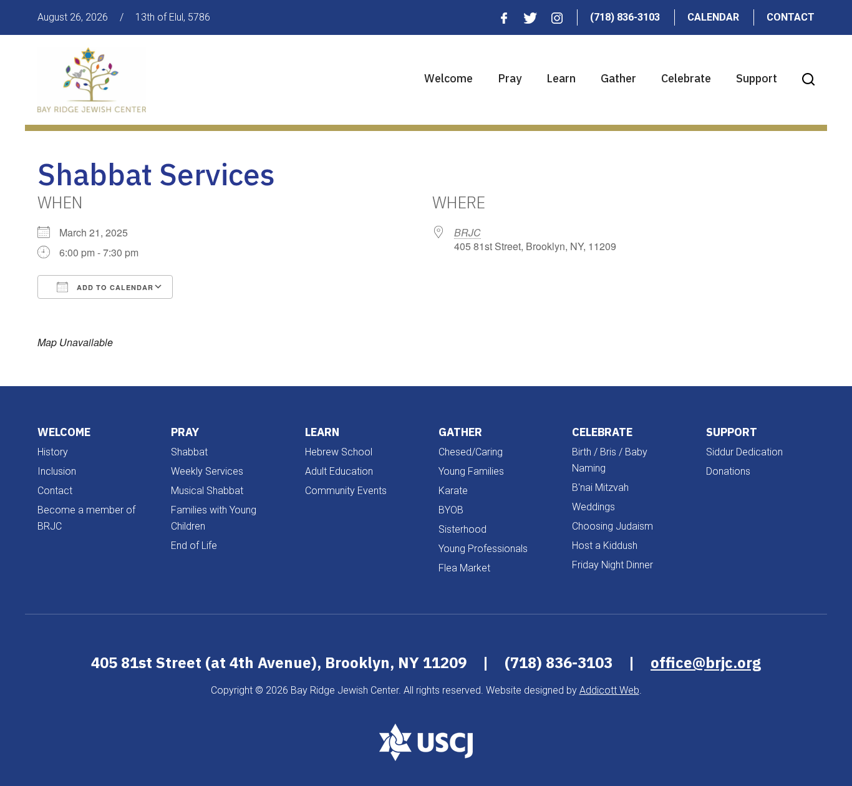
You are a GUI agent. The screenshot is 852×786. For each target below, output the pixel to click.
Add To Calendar (113, 287)
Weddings (593, 507)
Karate (453, 491)
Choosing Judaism (612, 526)
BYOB (450, 510)
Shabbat (189, 452)
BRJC (467, 232)
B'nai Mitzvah (600, 487)
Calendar (713, 17)
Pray (509, 78)
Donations (728, 471)
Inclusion (56, 471)
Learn (561, 78)
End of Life (194, 545)
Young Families (471, 471)
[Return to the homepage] (91, 79)
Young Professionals (483, 549)
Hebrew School (338, 452)
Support (756, 78)
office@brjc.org (706, 662)
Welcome (448, 78)
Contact (791, 17)
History (52, 452)
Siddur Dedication (744, 452)
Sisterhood (462, 529)
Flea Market (464, 568)
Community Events (346, 491)
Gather (618, 78)
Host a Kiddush (604, 545)
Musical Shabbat (207, 491)
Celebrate (686, 78)
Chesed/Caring (470, 452)
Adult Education (339, 471)
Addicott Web (609, 690)
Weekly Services (207, 471)
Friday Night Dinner (612, 565)
